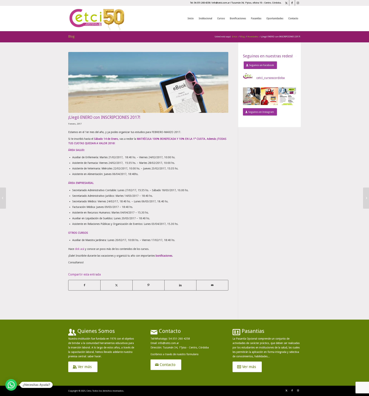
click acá (79, 248)
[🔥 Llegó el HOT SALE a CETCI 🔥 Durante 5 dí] (269, 96)
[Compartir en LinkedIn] (180, 285)
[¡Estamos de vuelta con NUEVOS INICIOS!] (366, 198)
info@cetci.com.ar (221, 3)
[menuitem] (190, 18)
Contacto (170, 331)
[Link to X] (286, 3)
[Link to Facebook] (292, 3)
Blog (71, 36)
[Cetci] (97, 18)
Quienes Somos (96, 331)
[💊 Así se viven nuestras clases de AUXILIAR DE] (251, 96)
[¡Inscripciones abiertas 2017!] (3, 198)
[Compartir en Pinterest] (148, 285)
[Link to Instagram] (298, 3)
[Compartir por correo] (212, 285)
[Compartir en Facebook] (84, 285)
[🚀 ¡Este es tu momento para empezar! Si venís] (287, 96)
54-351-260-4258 (179, 338)
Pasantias (253, 331)
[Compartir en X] (116, 285)
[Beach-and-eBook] (148, 82)
